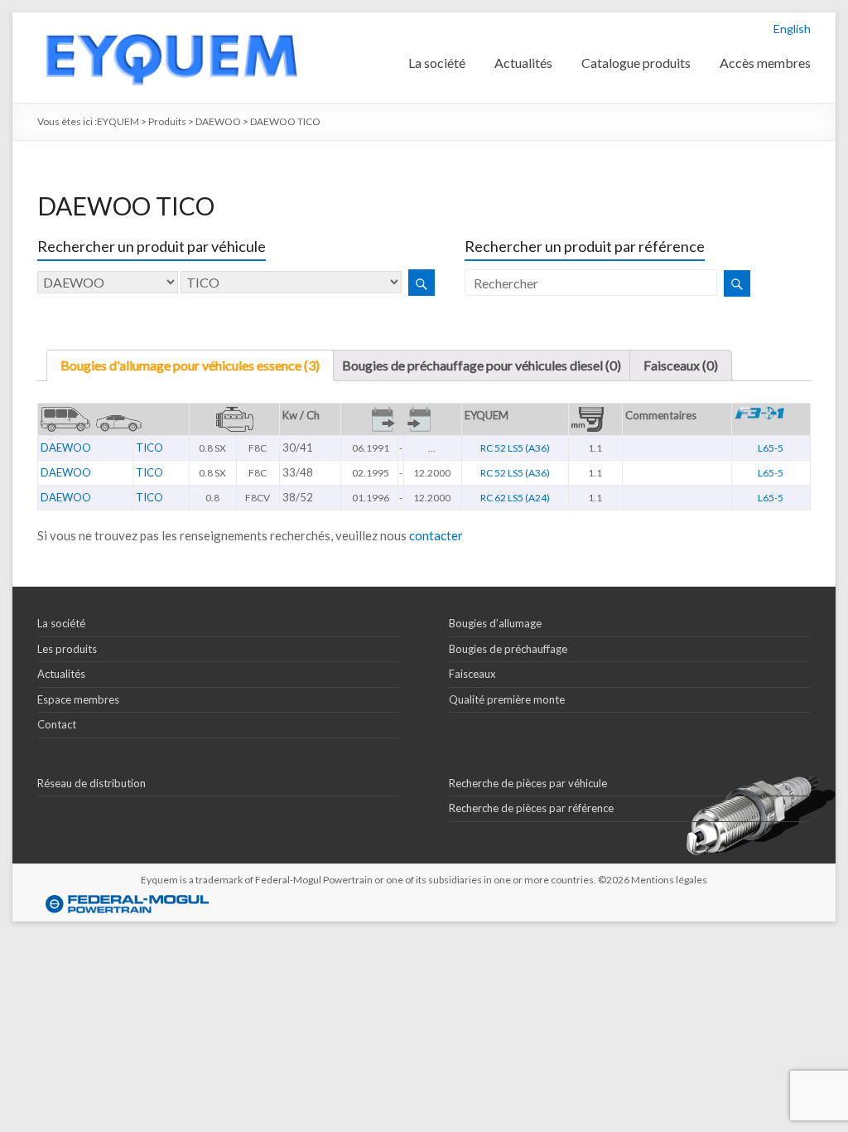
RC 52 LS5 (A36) (515, 448)
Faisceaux (472, 673)
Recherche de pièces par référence (531, 808)
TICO (149, 447)
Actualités (523, 62)
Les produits (67, 648)
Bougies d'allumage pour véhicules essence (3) (190, 365)
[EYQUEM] (170, 20)
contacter (436, 535)
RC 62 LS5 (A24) (515, 497)
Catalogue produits (636, 62)
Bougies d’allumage (495, 623)
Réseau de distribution (91, 783)
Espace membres (78, 699)
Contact (56, 724)
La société (436, 62)
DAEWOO (66, 447)
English (792, 29)
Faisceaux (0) (680, 365)
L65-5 (770, 448)
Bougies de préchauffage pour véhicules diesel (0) (481, 365)
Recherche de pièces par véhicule (528, 783)
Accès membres (765, 62)
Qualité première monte (507, 699)
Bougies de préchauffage (508, 648)
